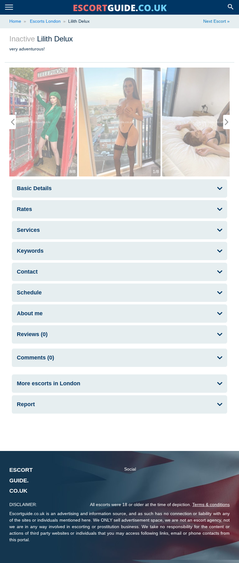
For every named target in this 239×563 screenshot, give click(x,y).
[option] (120, 122)
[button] (119, 383)
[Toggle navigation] (9, 7)
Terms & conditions (211, 504)
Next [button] (226, 122)
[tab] (119, 188)
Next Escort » (216, 21)
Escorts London (45, 21)
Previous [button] (12, 122)
